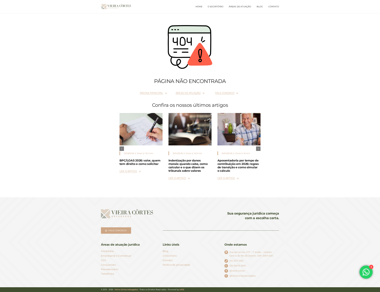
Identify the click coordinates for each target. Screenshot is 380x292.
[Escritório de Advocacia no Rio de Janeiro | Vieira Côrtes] (116, 5)
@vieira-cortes (237, 270)
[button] (121, 148)
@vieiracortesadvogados (242, 275)
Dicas (139, 153)
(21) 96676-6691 (237, 265)
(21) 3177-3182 (236, 260)
